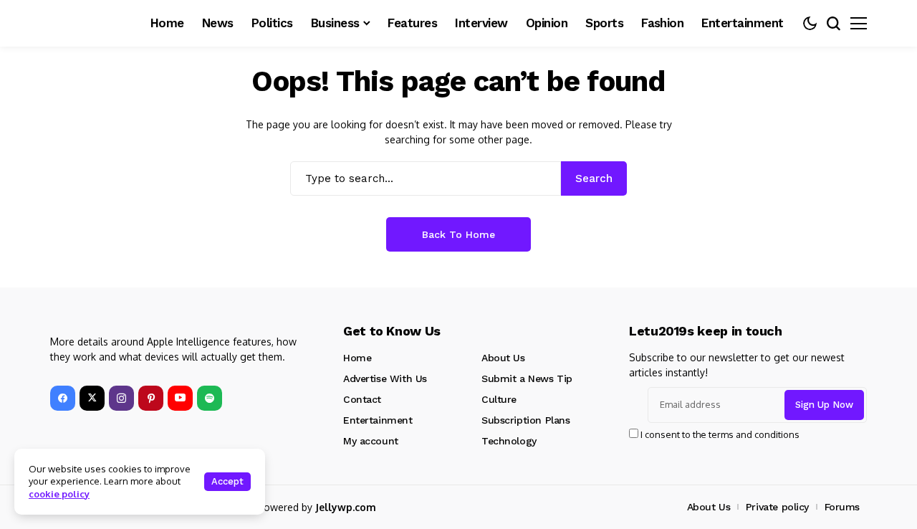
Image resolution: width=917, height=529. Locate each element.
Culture (499, 399)
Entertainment (378, 420)
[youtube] (180, 398)
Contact (362, 399)
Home (357, 357)
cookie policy (59, 494)
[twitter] (92, 398)
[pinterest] (150, 398)
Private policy (777, 507)
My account (370, 441)
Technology (509, 441)
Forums (842, 507)
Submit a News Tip (526, 378)
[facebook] (62, 398)
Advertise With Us (385, 378)
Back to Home (458, 234)
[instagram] (121, 398)
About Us (503, 357)
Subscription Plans (525, 420)
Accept (227, 481)
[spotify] (209, 398)
